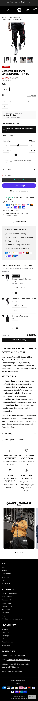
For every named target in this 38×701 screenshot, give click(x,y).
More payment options (19, 191)
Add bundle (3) (19, 340)
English (18, 683)
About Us (5, 629)
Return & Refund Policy (9, 594)
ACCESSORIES (6, 574)
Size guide (31, 95)
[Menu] (4, 10)
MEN (3, 568)
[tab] (15, 552)
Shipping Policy (7, 606)
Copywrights (6, 636)
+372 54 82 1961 (19, 655)
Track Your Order (7, 642)
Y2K (3, 580)
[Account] (8, 10)
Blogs (3, 616)
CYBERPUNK (5, 577)
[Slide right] (35, 59)
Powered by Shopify (19, 696)
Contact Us (5, 632)
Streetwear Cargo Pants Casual (24, 299)
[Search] (30, 10)
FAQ (3, 639)
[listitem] (19, 3)
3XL (5, 106)
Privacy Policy (6, 603)
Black (5, 89)
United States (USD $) (18, 680)
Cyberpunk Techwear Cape (22, 316)
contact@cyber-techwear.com (18, 660)
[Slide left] (3, 59)
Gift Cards (5, 613)
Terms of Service (7, 597)
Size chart (7, 169)
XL (22, 102)
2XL (29, 102)
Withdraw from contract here (12, 619)
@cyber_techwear (19, 503)
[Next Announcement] (35, 3)
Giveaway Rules (7, 600)
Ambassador (6, 645)
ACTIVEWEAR (6, 583)
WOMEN (4, 571)
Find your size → (9, 135)
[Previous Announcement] (3, 3)
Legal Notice (6, 609)
